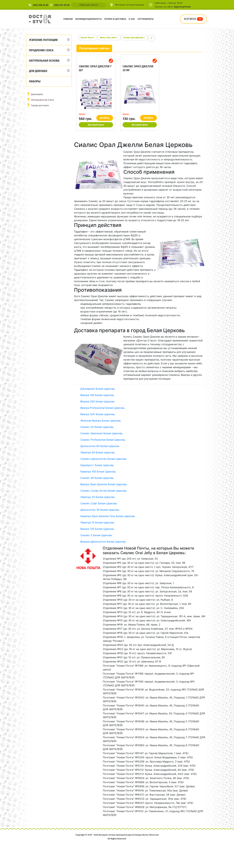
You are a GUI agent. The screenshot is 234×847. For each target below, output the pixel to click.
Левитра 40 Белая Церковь (97, 452)
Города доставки (40, 105)
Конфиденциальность (88, 19)
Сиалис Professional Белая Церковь (102, 439)
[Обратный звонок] (111, 61)
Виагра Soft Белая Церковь (97, 414)
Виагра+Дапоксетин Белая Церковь (103, 541)
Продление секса (41, 50)
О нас (132, 19)
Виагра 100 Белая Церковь (97, 395)
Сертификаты (146, 19)
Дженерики (37, 94)
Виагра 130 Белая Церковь (97, 528)
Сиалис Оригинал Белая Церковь (101, 433)
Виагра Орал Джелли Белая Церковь (103, 484)
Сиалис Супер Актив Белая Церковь (103, 490)
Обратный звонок (88, 5)
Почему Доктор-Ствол (42, 100)
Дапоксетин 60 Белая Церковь (99, 446)
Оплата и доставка (115, 19)
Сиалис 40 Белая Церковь (97, 477)
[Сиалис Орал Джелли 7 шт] (96, 94)
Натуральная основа (44, 60)
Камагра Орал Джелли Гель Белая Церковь (107, 516)
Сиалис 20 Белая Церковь (97, 427)
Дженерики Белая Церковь (97, 388)
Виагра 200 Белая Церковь (97, 401)
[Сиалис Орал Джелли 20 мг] (140, 94)
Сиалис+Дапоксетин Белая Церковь (103, 458)
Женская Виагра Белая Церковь (100, 420)
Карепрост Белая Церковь (97, 465)
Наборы (34, 81)
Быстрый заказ (96, 124)
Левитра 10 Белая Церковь (97, 522)
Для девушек (38, 71)
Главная (68, 19)
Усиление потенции (43, 40)
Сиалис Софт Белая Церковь (98, 503)
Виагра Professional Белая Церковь (102, 407)
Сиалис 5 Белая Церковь (96, 535)
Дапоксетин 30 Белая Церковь (99, 509)
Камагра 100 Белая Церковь (98, 471)
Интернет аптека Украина (129, 4)
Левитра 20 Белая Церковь (97, 497)
